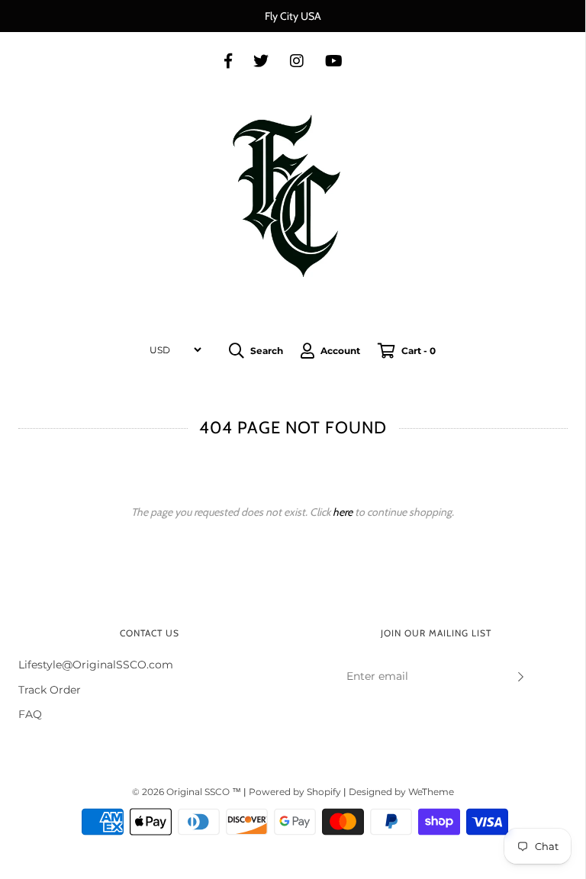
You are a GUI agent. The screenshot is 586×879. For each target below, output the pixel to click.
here (343, 512)
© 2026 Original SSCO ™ (187, 791)
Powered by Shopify (295, 791)
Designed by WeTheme (401, 791)
